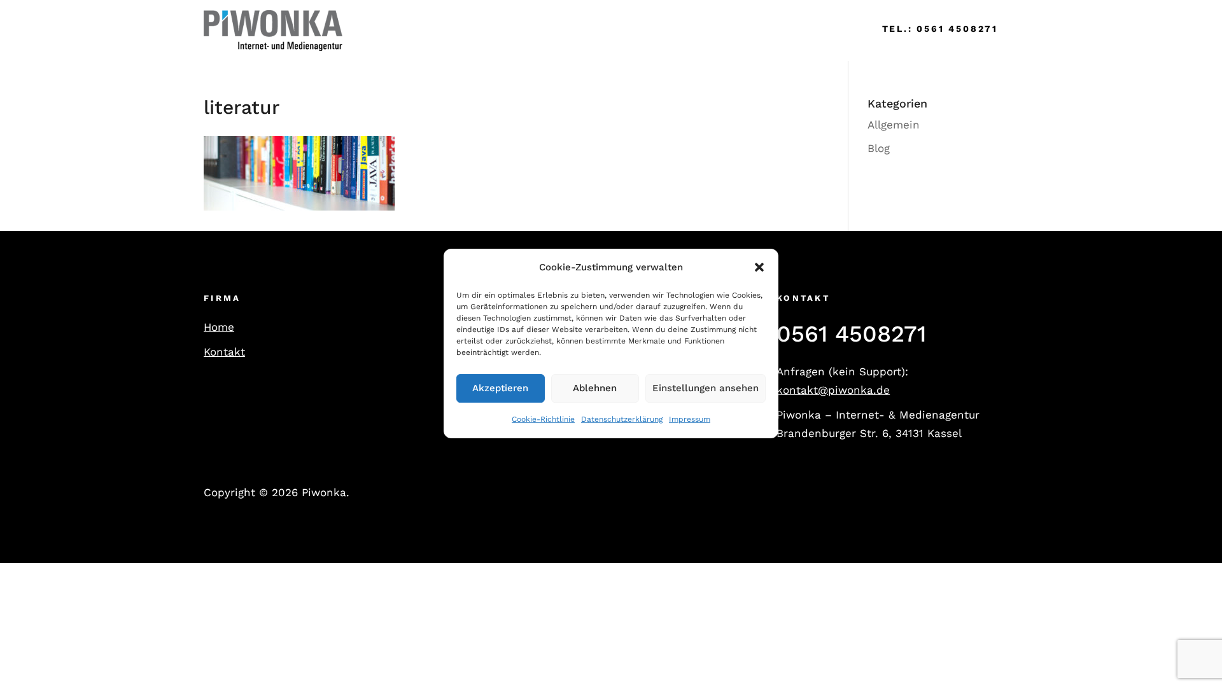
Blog (878, 148)
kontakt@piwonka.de (833, 390)
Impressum (689, 419)
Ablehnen (595, 388)
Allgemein (893, 124)
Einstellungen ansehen (705, 388)
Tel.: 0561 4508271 (940, 29)
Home (376, 30)
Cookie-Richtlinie (543, 419)
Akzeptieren (500, 388)
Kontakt (224, 351)
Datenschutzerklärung (622, 419)
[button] (759, 267)
